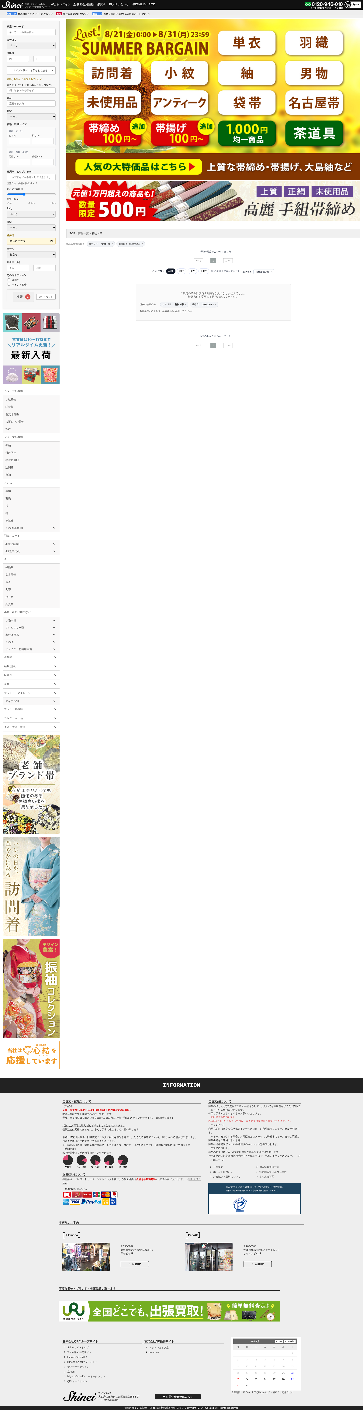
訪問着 (9, 467)
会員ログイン (62, 4)
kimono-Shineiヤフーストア (82, 1361)
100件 (204, 271)
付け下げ (10, 452)
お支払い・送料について (226, 1176)
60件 (181, 271)
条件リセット (46, 296)
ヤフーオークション (78, 1366)
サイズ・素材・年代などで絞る (30, 70)
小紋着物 (10, 399)
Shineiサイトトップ (78, 1347)
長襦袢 (9, 520)
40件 (170, 271)
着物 (8, 491)
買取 (102, 4)
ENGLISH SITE (145, 4)
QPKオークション (77, 1381)
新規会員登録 (85, 4)
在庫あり (16, 280)
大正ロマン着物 (14, 421)
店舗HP (136, 1264)
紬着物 (9, 406)
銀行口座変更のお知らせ (76, 14)
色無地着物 (12, 414)
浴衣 (8, 429)
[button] (263, 1205)
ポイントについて (223, 1171)
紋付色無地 (12, 460)
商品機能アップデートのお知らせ (35, 14)
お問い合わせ (120, 4)
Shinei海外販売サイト (79, 1352)
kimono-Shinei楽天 (77, 1357)
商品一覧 (83, 233)
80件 (192, 271)
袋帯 (8, 582)
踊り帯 (9, 596)
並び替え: (247, 271)
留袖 (8, 474)
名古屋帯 (10, 574)
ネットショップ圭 (159, 1347)
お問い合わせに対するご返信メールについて (127, 14)
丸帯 (8, 589)
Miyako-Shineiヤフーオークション (86, 1376)
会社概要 (218, 1167)
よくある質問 (266, 1176)
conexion (154, 1352)
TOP (72, 233)
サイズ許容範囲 (31, 196)
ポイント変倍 (19, 284)
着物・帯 (97, 233)
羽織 (8, 498)
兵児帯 (9, 604)
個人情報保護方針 (269, 1167)
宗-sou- (71, 1371)
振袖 (8, 445)
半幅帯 (9, 567)
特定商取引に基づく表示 (272, 1171)
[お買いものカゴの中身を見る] (352, 8)
